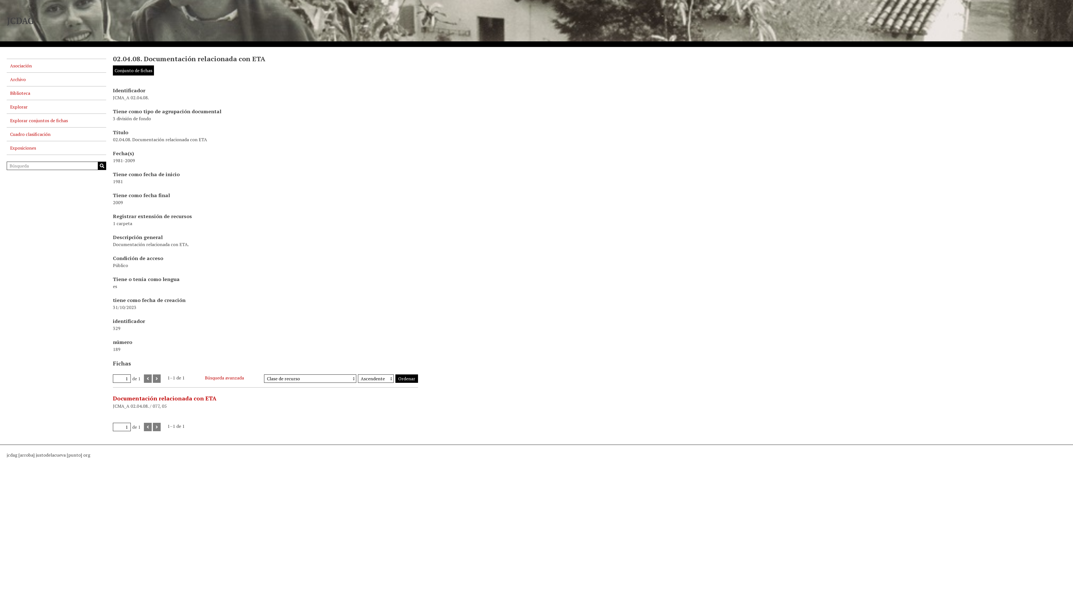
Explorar (19, 107)
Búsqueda (102, 166)
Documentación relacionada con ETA (165, 398)
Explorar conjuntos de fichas (39, 120)
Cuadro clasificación (30, 134)
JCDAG (20, 21)
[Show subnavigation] (99, 79)
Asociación (21, 66)
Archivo (18, 79)
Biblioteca (20, 93)
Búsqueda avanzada (224, 378)
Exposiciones (23, 148)
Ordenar (406, 379)
